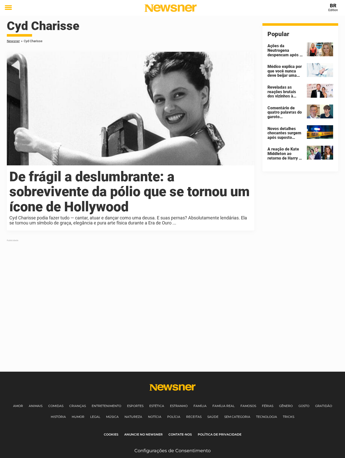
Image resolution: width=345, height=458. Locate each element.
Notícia (154, 417)
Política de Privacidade (219, 434)
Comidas (55, 406)
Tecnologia (266, 417)
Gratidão (323, 406)
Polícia (173, 417)
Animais (35, 406)
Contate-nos (180, 434)
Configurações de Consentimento (172, 450)
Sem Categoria (237, 417)
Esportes (135, 406)
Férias (267, 406)
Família (200, 406)
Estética (156, 406)
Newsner (13, 41)
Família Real (223, 406)
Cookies (111, 434)
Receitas (194, 417)
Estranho (179, 406)
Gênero (286, 406)
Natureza (133, 417)
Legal (95, 417)
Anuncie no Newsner (143, 434)
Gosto (304, 406)
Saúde (212, 417)
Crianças (77, 406)
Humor (78, 417)
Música (112, 417)
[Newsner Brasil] (170, 8)
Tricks (288, 417)
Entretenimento (106, 406)
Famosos (248, 406)
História (58, 417)
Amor (18, 406)
